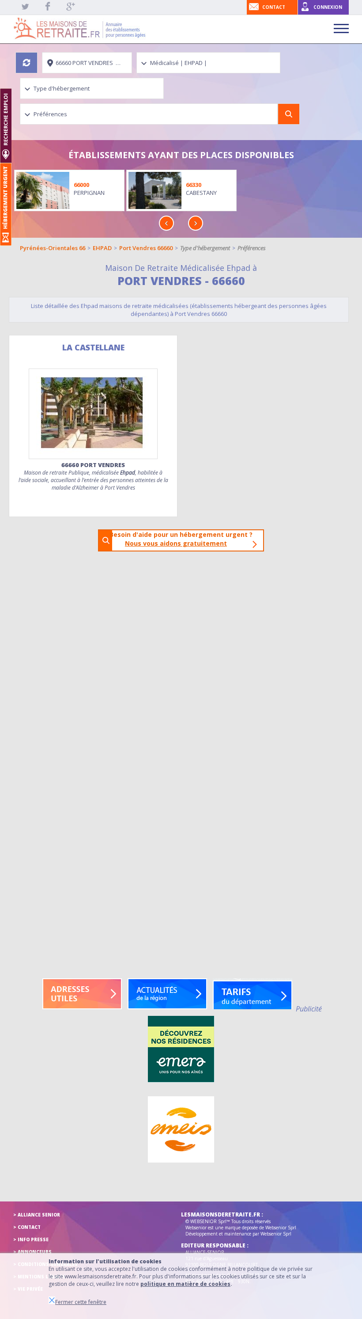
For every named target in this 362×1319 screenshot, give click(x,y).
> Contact (27, 1227)
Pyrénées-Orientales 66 (52, 248)
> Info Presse (31, 1239)
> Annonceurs (32, 1252)
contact (273, 7)
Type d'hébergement (205, 248)
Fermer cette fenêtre (80, 1302)
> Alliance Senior (36, 1215)
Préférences (252, 248)
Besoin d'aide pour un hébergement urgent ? (183, 538)
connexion (327, 7)
